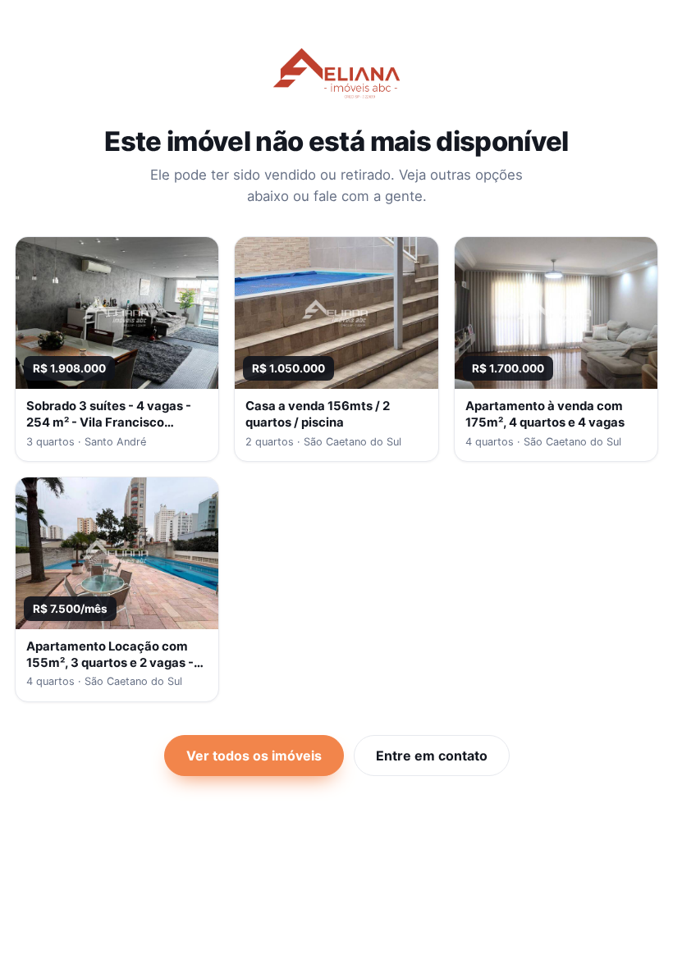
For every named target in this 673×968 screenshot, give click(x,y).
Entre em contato (432, 755)
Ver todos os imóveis (254, 755)
